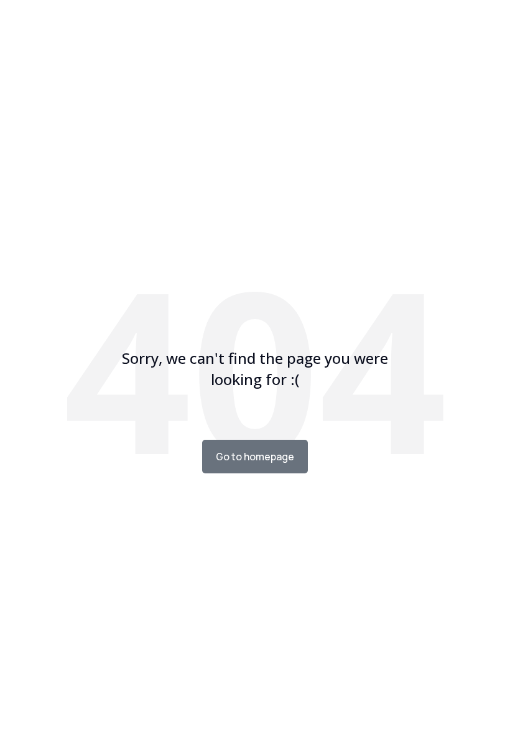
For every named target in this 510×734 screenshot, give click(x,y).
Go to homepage (255, 456)
